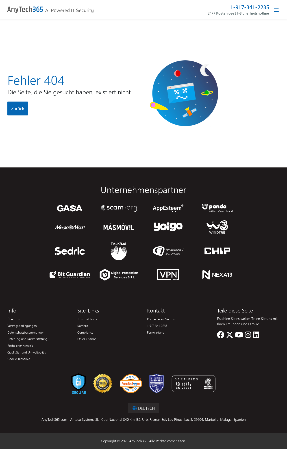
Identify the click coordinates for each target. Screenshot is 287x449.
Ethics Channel (87, 338)
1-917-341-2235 (249, 7)
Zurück (17, 108)
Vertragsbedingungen (22, 325)
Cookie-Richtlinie (18, 358)
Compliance (85, 332)
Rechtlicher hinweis (20, 345)
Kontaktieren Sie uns (161, 319)
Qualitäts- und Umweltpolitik (26, 352)
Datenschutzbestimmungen (25, 332)
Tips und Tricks (87, 319)
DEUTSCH (146, 408)
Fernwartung (155, 332)
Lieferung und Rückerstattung (27, 338)
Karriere (82, 325)
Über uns (13, 319)
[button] (220, 336)
